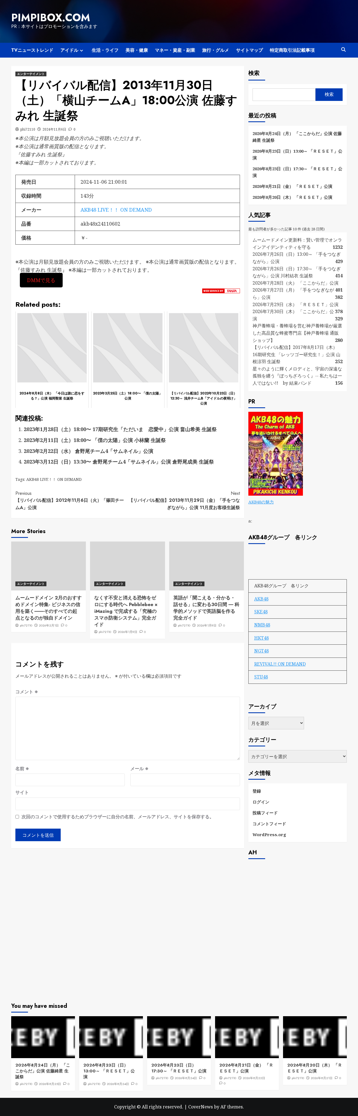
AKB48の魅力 (261, 502)
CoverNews (200, 1107)
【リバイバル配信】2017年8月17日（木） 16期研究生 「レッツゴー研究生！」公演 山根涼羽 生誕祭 (296, 354)
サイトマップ (249, 50)
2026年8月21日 (322, 1078)
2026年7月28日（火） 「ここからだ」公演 (295, 283)
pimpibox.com (50, 17)
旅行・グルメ (215, 50)
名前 (22, 768)
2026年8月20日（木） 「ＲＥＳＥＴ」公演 (292, 197)
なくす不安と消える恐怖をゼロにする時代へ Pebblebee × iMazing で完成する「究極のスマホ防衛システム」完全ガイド (125, 611)
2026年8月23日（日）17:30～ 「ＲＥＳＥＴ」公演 (297, 172)
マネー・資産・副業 (175, 50)
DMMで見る (41, 280)
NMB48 (262, 625)
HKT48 (261, 638)
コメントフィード (269, 823)
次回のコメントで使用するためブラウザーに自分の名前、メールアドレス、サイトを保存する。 (118, 817)
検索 (254, 73)
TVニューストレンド (32, 50)
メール (139, 768)
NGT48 (261, 651)
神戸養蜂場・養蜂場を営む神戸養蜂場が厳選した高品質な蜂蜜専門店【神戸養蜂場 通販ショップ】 (297, 333)
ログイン (261, 802)
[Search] (343, 50)
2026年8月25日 (50, 1084)
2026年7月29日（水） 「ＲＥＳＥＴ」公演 (295, 304)
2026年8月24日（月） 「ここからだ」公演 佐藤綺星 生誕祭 (297, 137)
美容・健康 (137, 50)
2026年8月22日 (254, 1078)
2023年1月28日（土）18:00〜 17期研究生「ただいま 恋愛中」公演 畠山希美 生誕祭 (120, 429)
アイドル (69, 50)
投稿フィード (265, 812)
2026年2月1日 (49, 625)
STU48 (261, 677)
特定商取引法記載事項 (292, 50)
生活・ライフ (105, 50)
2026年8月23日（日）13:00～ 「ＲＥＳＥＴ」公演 (297, 154)
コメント (26, 692)
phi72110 (27, 129)
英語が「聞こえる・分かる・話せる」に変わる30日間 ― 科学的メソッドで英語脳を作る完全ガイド (206, 607)
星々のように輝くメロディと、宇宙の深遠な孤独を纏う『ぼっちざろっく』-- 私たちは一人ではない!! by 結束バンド (297, 376)
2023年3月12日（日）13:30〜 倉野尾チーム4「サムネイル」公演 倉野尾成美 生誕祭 (119, 461)
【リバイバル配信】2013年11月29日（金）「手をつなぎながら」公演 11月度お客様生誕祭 (184, 500)
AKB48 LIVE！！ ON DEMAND (116, 209)
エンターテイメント (31, 74)
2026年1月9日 (127, 632)
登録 (257, 791)
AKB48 (261, 599)
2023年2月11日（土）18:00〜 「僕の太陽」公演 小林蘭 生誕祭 (95, 440)
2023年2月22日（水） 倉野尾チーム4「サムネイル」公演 (88, 451)
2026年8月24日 (118, 1084)
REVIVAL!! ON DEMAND (280, 664)
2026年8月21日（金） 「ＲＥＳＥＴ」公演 (292, 186)
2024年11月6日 (54, 129)
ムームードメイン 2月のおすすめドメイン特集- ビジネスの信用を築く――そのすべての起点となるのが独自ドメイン (48, 607)
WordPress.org (269, 834)
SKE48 (261, 612)
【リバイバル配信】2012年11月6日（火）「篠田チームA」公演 (69, 500)
